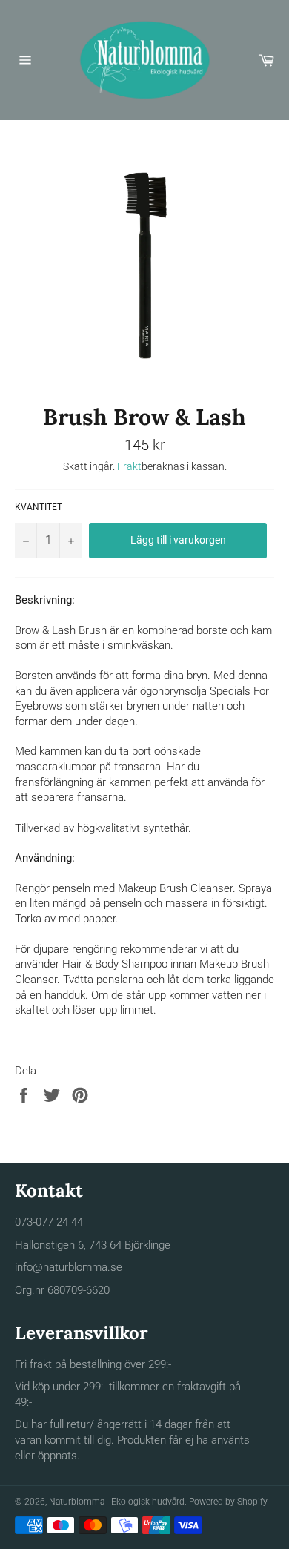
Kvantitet (38, 507)
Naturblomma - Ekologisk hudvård (117, 1501)
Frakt (129, 466)
